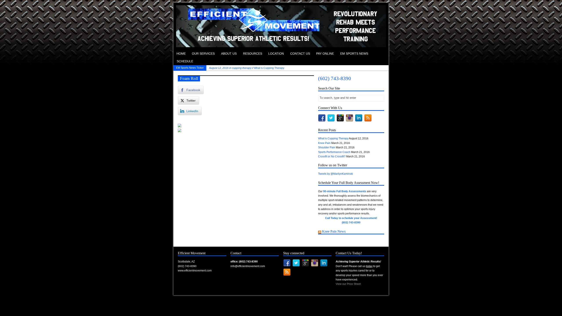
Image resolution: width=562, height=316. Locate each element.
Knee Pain (324, 143)
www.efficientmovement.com (195, 270)
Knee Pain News (334, 231)
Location (276, 53)
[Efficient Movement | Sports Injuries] (281, 45)
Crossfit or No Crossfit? (332, 156)
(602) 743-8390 (334, 78)
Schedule (185, 61)
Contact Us (300, 53)
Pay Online (325, 53)
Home (181, 53)
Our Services (203, 53)
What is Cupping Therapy (246, 68)
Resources (252, 53)
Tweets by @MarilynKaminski (335, 173)
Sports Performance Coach (334, 152)
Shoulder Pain (326, 147)
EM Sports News (354, 53)
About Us (229, 53)
